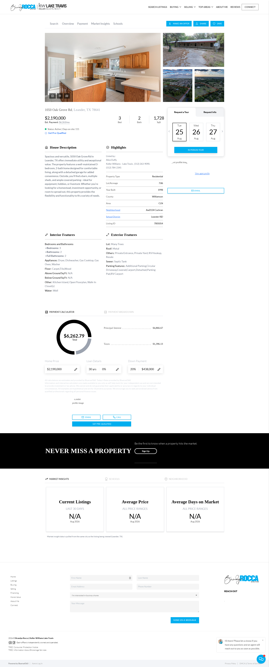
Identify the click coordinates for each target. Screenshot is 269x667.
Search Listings (157, 7)
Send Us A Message (184, 620)
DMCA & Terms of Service (250, 664)
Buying (13, 585)
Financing (15, 593)
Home (13, 577)
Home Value (16, 597)
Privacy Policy (230, 664)
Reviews (235, 7)
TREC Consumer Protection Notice (23, 647)
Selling (13, 589)
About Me (222, 7)
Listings (14, 581)
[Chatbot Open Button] (261, 659)
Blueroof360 (23, 664)
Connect (250, 7)
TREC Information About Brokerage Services (27, 650)
